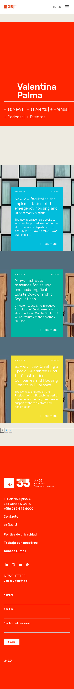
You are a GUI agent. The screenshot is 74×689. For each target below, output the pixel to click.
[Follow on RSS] (27, 565)
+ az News (14, 109)
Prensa (60, 109)
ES (54, 6)
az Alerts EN (20, 192)
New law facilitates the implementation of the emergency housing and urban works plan (36, 206)
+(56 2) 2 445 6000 (18, 509)
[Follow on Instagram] (13, 565)
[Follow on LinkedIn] (6, 565)
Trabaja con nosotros (21, 543)
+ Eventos (36, 116)
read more (50, 243)
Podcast (15, 116)
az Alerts (38, 109)
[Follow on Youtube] (20, 565)
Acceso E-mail (15, 551)
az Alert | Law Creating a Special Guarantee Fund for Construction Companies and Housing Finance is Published (37, 375)
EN (59, 6)
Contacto (11, 516)
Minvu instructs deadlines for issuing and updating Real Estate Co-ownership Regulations (34, 289)
